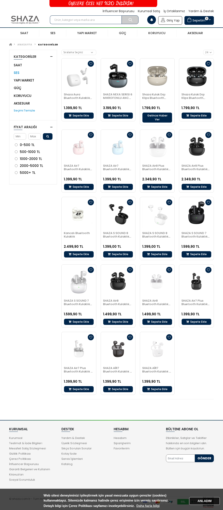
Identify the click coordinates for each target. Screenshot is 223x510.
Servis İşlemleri (72, 459)
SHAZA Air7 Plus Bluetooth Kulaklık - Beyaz (78, 371)
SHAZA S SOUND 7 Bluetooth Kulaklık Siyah (194, 236)
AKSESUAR (22, 103)
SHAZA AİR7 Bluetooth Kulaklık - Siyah (117, 371)
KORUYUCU (22, 95)
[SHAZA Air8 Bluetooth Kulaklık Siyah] (118, 282)
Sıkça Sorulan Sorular (76, 448)
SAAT (18, 65)
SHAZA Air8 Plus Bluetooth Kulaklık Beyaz (155, 169)
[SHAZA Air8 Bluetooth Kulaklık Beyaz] (157, 282)
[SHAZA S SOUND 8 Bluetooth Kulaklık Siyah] (118, 214)
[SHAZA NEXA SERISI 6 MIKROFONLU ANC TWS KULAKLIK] (118, 76)
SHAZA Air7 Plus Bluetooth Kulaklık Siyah (194, 304)
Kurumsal (16, 438)
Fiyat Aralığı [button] (25, 127)
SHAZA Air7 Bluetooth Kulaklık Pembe (77, 169)
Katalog (67, 464)
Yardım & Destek (201, 11)
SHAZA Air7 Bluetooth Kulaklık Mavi (116, 169)
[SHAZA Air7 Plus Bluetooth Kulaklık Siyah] (196, 282)
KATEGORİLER (48, 44)
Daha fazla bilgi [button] (148, 506)
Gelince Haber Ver (157, 117)
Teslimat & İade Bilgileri (25, 443)
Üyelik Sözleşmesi (74, 443)
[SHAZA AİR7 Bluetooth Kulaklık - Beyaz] (157, 349)
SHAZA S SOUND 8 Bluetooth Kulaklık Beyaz (155, 236)
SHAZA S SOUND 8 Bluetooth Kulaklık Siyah (116, 236)
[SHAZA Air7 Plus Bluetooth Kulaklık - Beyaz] (79, 349)
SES (16, 72)
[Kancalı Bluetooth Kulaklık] (79, 214)
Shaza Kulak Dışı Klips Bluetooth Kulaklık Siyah (193, 97)
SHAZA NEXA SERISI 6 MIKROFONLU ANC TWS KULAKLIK (117, 97)
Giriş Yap (173, 20)
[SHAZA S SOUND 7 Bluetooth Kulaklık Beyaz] (79, 282)
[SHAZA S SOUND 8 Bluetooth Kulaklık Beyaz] (157, 214)
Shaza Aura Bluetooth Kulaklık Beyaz (77, 97)
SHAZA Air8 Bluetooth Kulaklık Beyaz (155, 304)
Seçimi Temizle (24, 110)
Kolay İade (69, 454)
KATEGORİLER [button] (25, 56)
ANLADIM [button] (205, 501)
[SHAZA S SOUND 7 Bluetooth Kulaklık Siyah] (196, 214)
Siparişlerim (122, 443)
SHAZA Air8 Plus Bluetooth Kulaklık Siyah (194, 169)
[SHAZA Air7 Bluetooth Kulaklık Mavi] (118, 147)
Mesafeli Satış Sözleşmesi (27, 448)
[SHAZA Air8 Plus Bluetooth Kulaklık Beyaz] (157, 147)
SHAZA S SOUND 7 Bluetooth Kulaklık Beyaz (77, 304)
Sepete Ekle (80, 115)
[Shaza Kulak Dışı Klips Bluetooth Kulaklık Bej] (157, 76)
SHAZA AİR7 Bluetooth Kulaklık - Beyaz (156, 371)
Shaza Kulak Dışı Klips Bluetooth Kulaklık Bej (154, 97)
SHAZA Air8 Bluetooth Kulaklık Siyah (116, 304)
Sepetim (199, 20)
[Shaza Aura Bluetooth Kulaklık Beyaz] (79, 76)
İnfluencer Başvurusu (118, 11)
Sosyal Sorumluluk (22, 480)
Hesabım (120, 438)
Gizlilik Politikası (20, 454)
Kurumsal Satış (149, 11)
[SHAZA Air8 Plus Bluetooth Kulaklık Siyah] (196, 147)
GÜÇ (17, 88)
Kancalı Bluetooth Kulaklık (77, 235)
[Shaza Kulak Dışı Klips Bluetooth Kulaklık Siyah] (196, 76)
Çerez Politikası (20, 459)
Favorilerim (122, 448)
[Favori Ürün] (91, 64)
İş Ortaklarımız (174, 11)
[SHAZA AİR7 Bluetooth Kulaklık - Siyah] (118, 349)
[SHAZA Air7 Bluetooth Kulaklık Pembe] (79, 147)
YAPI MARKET (24, 80)
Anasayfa (24, 44)
